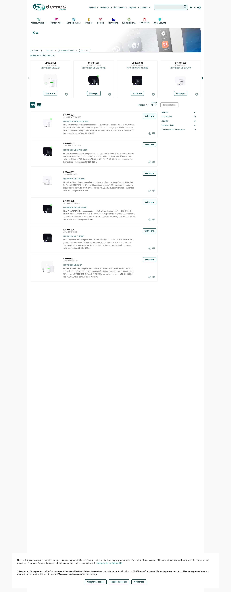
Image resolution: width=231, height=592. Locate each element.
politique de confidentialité (109, 563)
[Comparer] (66, 94)
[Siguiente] (202, 78)
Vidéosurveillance (38, 23)
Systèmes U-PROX (67, 50)
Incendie (100, 23)
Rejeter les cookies (119, 582)
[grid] (39, 105)
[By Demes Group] (49, 7)
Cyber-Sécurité (159, 23)
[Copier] (149, 133)
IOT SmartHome (129, 23)
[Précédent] (28, 78)
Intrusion (88, 23)
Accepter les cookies (96, 582)
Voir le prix (50, 93)
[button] (179, 112)
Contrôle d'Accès (73, 23)
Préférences (139, 582)
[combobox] (171, 7)
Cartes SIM (144, 22)
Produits (35, 50)
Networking (113, 23)
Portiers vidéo (56, 23)
